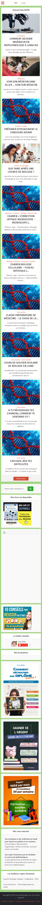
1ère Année (21, 312)
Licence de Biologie (21, 166)
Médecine (21, 79)
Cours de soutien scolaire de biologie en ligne (21, 364)
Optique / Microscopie (28, 213)
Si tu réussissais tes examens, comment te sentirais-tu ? (21, 413)
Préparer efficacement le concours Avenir (21, 131)
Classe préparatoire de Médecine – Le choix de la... (21, 317)
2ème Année (26, 360)
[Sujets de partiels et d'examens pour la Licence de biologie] (21, 3)
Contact (38, 901)
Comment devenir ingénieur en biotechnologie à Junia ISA (21, 42)
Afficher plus (21, 478)
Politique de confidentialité (24, 901)
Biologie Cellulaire (13, 261)
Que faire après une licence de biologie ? (21, 170)
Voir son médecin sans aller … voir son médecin (21, 83)
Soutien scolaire (21, 126)
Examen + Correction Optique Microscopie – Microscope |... (21, 219)
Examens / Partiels (12, 213)
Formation (21, 36)
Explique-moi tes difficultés (21, 462)
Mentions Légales (8, 901)
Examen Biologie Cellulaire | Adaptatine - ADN (20, 879)
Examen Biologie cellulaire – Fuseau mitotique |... (21, 267)
